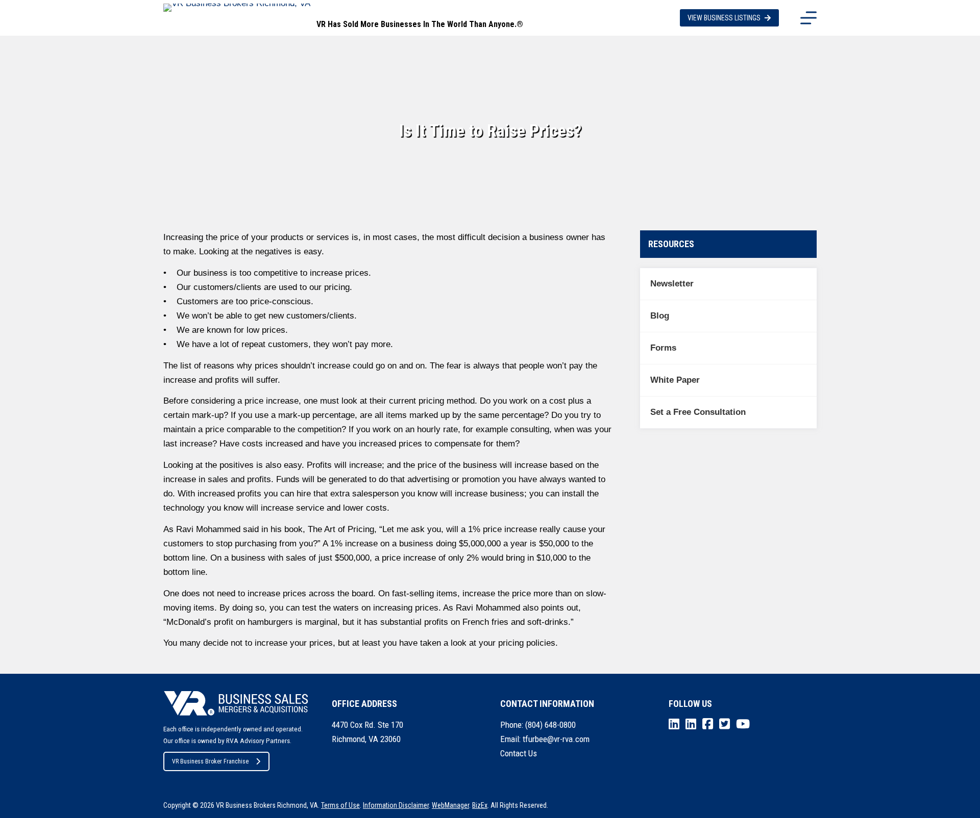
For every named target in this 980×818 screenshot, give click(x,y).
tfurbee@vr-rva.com (556, 739)
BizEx (479, 805)
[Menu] (808, 18)
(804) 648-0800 (550, 725)
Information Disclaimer (396, 805)
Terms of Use (340, 805)
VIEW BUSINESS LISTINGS (724, 18)
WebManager (450, 805)
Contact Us (518, 753)
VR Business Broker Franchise (210, 761)
